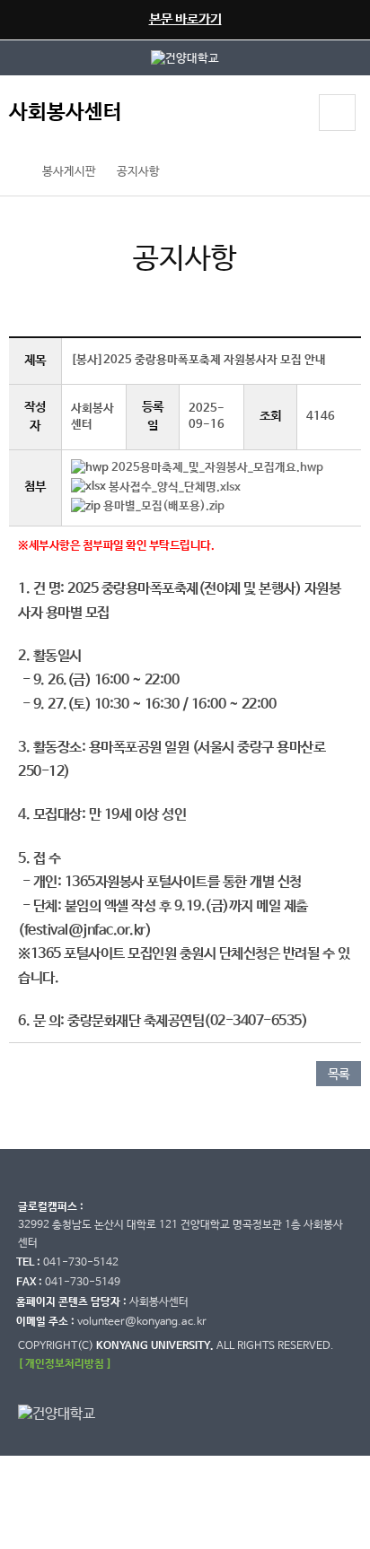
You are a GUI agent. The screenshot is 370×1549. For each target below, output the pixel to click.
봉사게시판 (69, 171)
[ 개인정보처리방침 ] (64, 1364)
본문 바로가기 (185, 19)
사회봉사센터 (65, 112)
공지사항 (138, 171)
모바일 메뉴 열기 (337, 112)
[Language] (288, 114)
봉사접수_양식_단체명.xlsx (175, 487)
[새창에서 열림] (185, 57)
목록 (338, 1074)
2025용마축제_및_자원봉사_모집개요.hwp (217, 467)
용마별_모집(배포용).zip (164, 506)
